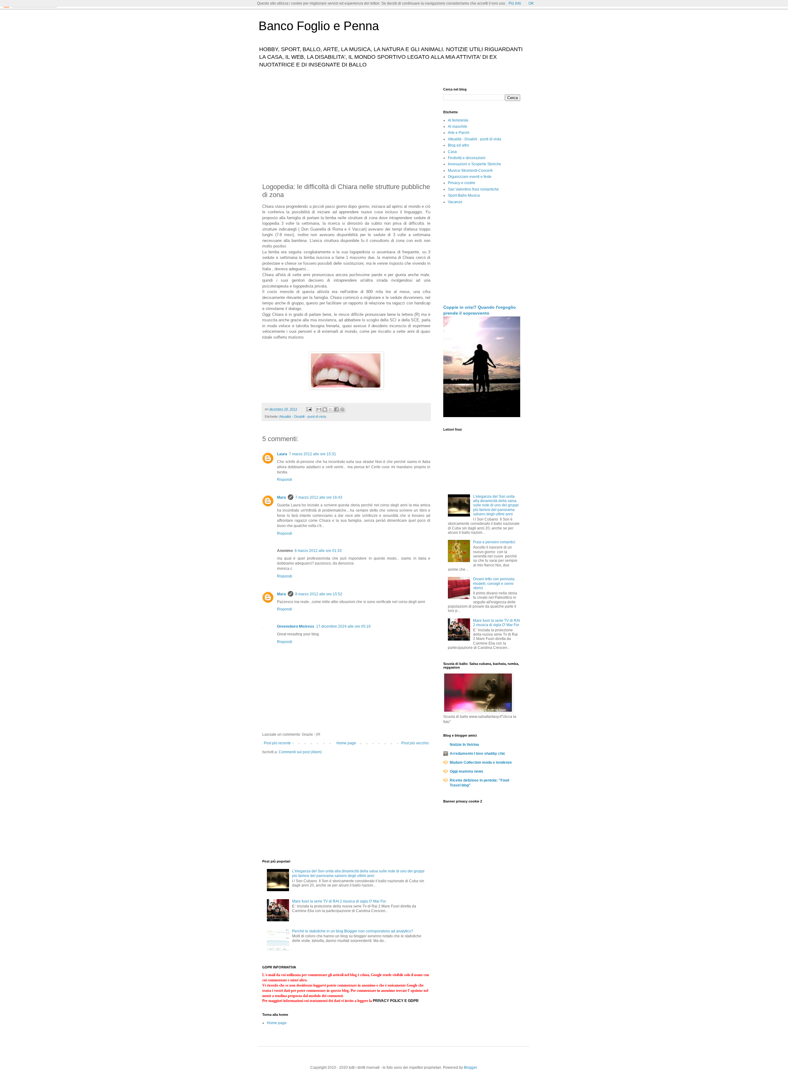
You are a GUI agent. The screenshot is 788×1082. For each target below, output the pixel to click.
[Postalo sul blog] (325, 409)
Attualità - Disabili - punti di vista (302, 416)
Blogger (470, 1067)
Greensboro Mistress (295, 626)
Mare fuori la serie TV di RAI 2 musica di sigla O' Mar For (339, 901)
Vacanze (455, 202)
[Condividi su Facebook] (336, 409)
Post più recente (277, 743)
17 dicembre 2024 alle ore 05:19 (343, 626)
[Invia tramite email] (319, 409)
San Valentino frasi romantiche (473, 189)
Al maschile (457, 126)
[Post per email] (309, 409)
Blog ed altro (458, 145)
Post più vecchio (415, 743)
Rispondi (284, 479)
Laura (282, 454)
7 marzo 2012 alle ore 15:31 (312, 454)
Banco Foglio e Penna (319, 26)
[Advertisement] (346, 130)
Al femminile (458, 120)
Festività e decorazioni (466, 158)
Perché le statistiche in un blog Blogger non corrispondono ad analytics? (352, 931)
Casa (452, 152)
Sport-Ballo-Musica (464, 195)
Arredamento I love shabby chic (477, 753)
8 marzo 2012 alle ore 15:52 (318, 594)
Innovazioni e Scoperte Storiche (474, 164)
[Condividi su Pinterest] (342, 409)
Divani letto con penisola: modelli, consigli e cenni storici (494, 583)
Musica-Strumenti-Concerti (470, 170)
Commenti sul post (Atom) (300, 752)
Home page (346, 743)
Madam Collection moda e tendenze (481, 762)
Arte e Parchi (458, 133)
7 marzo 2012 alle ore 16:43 (318, 497)
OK (531, 3)
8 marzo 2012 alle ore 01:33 (318, 551)
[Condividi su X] (331, 409)
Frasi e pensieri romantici (494, 542)
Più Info (515, 3)
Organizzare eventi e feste (470, 177)
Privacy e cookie (461, 183)
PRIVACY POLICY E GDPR (396, 1001)
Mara (281, 497)
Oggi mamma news (466, 771)
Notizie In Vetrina (464, 744)
